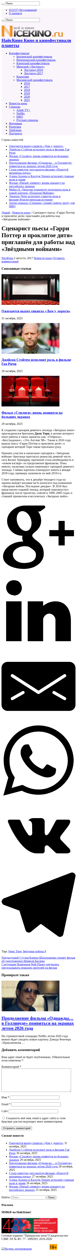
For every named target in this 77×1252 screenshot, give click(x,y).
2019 (27, 93)
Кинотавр (22, 76)
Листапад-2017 (33, 73)
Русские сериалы (27, 120)
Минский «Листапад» (30, 66)
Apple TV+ (23, 110)
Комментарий (11, 1066)
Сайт (4, 1111)
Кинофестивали (19, 53)
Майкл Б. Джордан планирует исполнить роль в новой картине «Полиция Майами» (39, 191)
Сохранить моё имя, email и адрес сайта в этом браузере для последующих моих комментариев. (33, 1120)
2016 (27, 83)
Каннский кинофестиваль (33, 63)
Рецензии (15, 126)
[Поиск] (2, 4)
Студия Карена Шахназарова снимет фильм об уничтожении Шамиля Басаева (38, 959)
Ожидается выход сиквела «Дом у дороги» (36, 146)
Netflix (20, 113)
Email (6, 1104)
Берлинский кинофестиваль (34, 56)
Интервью (15, 123)
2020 (27, 96)
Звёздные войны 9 (34, 951)
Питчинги (15, 133)
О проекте (15, 13)
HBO (19, 116)
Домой (5, 212)
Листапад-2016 (33, 70)
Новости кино (18, 103)
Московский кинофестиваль (34, 80)
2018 (27, 90)
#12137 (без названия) (23, 10)
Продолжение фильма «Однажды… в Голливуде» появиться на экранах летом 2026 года (40, 164)
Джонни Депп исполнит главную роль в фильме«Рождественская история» (35, 198)
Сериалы (14, 106)
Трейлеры (15, 130)
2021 (27, 100)
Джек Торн (15, 951)
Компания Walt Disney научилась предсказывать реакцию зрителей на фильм (30, 966)
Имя (5, 1097)
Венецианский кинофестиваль (36, 59)
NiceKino (7, 258)
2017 (27, 86)
